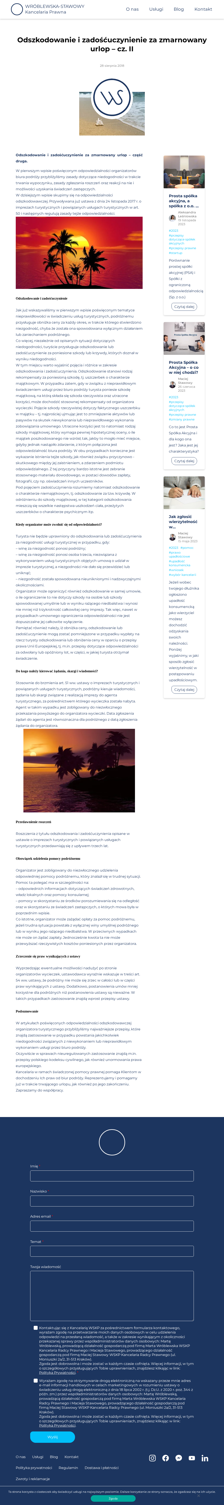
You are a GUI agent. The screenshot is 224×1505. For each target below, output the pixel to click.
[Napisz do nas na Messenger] (178, 1460)
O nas (132, 9)
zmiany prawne (182, 419)
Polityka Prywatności (57, 1373)
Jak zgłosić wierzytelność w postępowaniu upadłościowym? (186, 521)
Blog (179, 9)
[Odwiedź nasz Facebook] (165, 1460)
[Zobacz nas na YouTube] (192, 1460)
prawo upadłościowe (179, 554)
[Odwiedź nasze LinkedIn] (205, 1460)
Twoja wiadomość (45, 1267)
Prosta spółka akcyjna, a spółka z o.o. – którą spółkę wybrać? (183, 201)
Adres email (41, 1216)
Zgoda (113, 1498)
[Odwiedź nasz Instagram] (152, 1460)
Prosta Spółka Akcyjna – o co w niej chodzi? (184, 367)
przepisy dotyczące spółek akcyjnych (182, 239)
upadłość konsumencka (179, 563)
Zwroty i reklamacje (33, 1479)
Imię (35, 1166)
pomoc (188, 548)
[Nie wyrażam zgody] (198, 1495)
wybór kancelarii (183, 575)
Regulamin (68, 1468)
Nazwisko (39, 1191)
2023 (174, 231)
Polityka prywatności (34, 1468)
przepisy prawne (183, 248)
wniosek (177, 570)
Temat (37, 1242)
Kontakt (203, 9)
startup (176, 253)
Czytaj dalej (184, 307)
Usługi (156, 9)
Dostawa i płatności (102, 1468)
